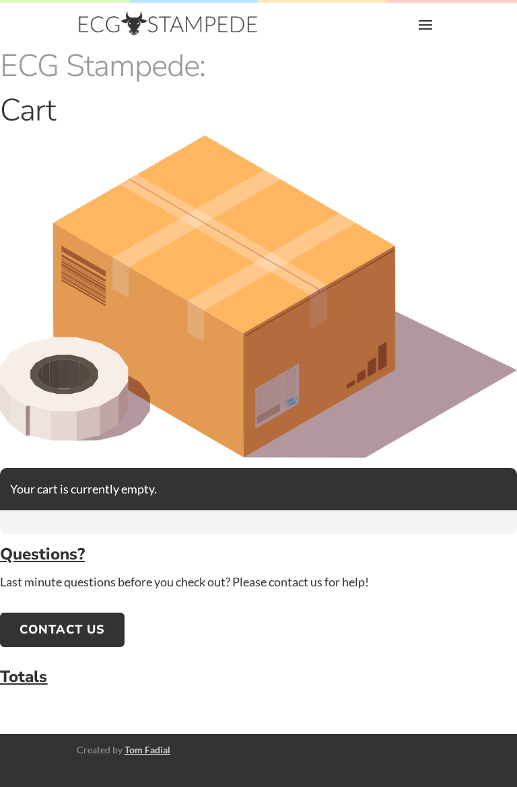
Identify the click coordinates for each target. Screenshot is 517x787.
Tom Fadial (147, 749)
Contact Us (62, 629)
